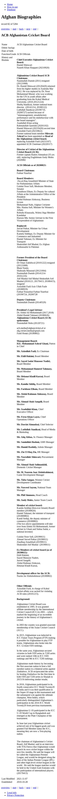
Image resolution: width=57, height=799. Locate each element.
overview (5, 29)
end (34, 29)
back (21, 29)
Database (11, 9)
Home (10, 4)
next (28, 29)
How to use (12, 7)
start (14, 29)
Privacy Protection (15, 795)
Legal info (12, 792)
